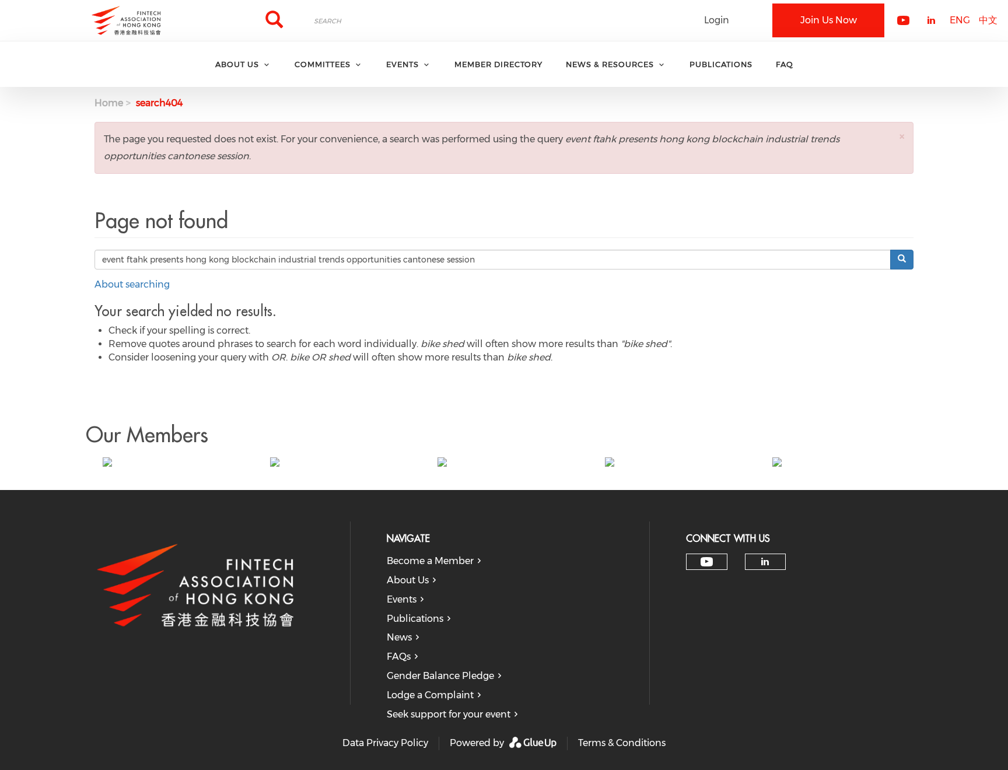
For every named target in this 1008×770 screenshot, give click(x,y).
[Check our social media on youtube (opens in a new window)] (707, 562)
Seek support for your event (448, 714)
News (399, 637)
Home (108, 102)
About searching (132, 284)
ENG (960, 20)
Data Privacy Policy (385, 742)
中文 (988, 20)
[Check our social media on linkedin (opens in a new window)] (765, 561)
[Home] (126, 20)
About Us (408, 580)
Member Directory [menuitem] (498, 64)
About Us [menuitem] (237, 64)
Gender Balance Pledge (440, 675)
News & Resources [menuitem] (610, 64)
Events (401, 599)
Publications (415, 618)
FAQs (399, 656)
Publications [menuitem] (721, 64)
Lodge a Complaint (430, 695)
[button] (902, 136)
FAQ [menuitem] (784, 64)
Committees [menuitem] (323, 64)
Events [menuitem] (402, 64)
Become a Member (430, 560)
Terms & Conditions (622, 742)
